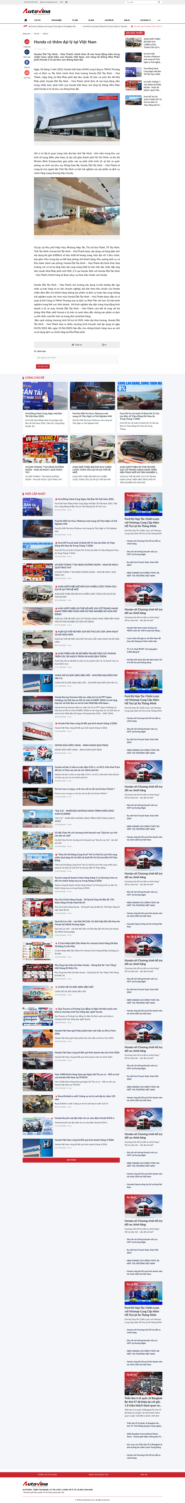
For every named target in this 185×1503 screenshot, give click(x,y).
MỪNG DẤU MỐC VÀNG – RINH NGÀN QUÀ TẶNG (81, 745)
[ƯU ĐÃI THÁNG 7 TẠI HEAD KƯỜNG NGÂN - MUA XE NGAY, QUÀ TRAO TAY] (45, 449)
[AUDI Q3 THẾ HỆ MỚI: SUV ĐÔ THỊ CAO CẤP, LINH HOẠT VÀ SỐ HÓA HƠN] (38, 639)
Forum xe (132, 672)
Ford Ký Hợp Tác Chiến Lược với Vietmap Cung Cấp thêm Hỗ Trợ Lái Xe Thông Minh (142, 523)
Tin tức (27, 407)
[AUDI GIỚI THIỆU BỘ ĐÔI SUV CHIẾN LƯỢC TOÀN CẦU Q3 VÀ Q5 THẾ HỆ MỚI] (92, 449)
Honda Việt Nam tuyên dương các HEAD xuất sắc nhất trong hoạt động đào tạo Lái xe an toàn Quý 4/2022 (143, 629)
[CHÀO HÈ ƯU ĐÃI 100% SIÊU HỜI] (38, 995)
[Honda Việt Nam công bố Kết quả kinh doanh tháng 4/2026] (38, 1148)
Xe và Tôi (132, 1284)
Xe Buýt (131, 1197)
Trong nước (134, 495)
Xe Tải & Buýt (135, 936)
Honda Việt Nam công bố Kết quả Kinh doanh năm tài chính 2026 (87, 1053)
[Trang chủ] (26, 20)
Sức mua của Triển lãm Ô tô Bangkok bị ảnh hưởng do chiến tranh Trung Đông (144, 1446)
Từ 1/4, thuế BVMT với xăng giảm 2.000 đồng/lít (142, 650)
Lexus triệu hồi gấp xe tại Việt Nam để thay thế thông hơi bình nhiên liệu (144, 639)
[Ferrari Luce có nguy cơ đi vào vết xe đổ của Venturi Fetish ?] (38, 797)
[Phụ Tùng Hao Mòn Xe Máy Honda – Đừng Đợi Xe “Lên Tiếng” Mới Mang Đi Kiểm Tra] (38, 973)
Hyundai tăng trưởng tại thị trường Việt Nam (144, 925)
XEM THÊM (71, 1160)
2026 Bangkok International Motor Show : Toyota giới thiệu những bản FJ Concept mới (144, 1435)
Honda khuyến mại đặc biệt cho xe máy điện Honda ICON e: (85, 1118)
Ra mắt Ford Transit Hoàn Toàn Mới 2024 (142, 563)
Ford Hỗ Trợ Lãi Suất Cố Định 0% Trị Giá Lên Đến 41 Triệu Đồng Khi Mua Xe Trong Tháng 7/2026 (47, 26)
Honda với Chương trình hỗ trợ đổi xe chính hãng (144, 542)
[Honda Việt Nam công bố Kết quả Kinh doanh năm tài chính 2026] (38, 1060)
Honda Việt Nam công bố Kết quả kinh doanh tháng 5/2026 (87, 723)
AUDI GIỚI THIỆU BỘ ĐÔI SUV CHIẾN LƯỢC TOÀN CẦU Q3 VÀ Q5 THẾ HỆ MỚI (92, 470)
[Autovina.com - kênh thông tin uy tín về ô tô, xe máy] (36, 11)
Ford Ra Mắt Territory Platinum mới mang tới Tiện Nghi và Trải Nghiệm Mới (92, 415)
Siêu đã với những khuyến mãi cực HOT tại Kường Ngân (142, 553)
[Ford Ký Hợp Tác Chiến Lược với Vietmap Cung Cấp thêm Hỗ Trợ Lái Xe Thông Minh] (143, 504)
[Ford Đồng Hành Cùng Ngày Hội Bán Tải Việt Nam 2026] (45, 396)
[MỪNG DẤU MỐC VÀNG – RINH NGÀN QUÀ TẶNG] (38, 753)
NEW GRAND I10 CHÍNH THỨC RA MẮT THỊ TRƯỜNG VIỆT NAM (143, 574)
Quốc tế (132, 1374)
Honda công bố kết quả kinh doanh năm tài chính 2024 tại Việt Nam (144, 838)
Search (159, 2)
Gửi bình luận (43, 366)
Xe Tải (130, 1110)
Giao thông (133, 585)
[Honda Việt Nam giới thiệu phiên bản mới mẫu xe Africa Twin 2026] (38, 1038)
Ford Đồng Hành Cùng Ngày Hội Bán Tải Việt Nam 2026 (43, 415)
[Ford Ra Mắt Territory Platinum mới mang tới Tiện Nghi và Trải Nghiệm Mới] (92, 396)
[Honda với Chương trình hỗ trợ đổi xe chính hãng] (143, 594)
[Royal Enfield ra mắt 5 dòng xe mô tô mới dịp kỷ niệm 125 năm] (38, 1104)
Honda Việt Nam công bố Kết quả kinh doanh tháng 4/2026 (84, 1140)
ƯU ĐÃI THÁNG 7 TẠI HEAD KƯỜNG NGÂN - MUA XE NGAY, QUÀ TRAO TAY (119, 26)
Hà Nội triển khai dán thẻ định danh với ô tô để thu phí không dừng (144, 661)
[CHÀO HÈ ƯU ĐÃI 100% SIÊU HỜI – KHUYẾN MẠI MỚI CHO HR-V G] (38, 683)
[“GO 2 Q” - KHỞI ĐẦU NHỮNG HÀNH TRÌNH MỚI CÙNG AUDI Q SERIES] (38, 819)
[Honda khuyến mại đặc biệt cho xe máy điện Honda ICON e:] (38, 1126)
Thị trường (133, 763)
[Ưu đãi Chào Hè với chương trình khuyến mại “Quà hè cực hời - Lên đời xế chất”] (38, 840)
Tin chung (133, 1023)
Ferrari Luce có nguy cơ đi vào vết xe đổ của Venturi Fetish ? (85, 789)
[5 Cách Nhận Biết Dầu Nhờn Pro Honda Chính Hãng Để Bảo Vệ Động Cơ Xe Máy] (38, 951)
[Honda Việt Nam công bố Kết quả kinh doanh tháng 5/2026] (38, 731)
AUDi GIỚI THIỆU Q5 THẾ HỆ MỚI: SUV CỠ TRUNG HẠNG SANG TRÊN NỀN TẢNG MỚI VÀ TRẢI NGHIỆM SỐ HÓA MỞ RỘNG (139, 470)
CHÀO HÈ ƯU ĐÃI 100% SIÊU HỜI (75, 987)
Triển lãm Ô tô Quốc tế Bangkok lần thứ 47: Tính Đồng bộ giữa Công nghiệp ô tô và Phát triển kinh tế (144, 1425)
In (105, 345)
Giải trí (131, 850)
